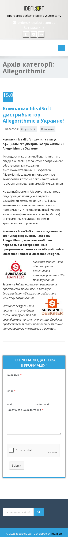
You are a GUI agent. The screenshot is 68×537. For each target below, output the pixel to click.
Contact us (36, 28)
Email (9, 404)
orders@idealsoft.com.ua (36, 23)
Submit (16, 465)
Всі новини (47, 129)
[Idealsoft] (34, 7)
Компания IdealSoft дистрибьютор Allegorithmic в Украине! (33, 114)
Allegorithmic (28, 129)
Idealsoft (56, 533)
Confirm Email (42, 404)
